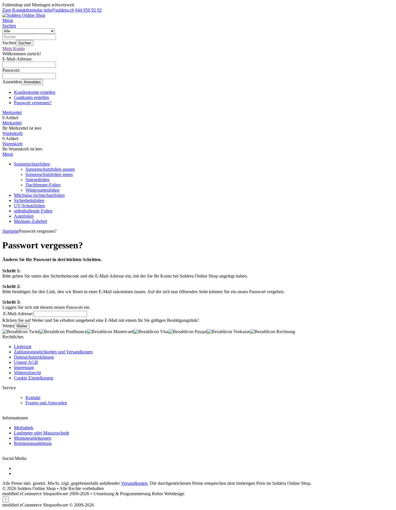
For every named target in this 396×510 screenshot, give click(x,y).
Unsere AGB (26, 362)
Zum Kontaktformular (22, 10)
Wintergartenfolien (42, 190)
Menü (7, 154)
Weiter (22, 326)
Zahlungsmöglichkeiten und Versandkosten (53, 351)
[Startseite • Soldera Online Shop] (23, 15)
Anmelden (32, 82)
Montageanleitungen (32, 438)
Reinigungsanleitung (33, 443)
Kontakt (33, 397)
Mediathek (23, 427)
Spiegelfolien (38, 179)
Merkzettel (12, 122)
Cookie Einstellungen (33, 377)
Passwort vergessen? (33, 102)
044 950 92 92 (88, 10)
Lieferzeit (22, 346)
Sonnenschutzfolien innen (49, 174)
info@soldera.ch (58, 10)
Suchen (24, 43)
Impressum (24, 367)
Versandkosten (134, 483)
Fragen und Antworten (46, 402)
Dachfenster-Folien (43, 184)
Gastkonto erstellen (31, 97)
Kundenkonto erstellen (34, 92)
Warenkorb (12, 143)
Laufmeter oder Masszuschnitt (41, 432)
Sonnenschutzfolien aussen (50, 169)
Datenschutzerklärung (34, 357)
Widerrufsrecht (27, 372)
